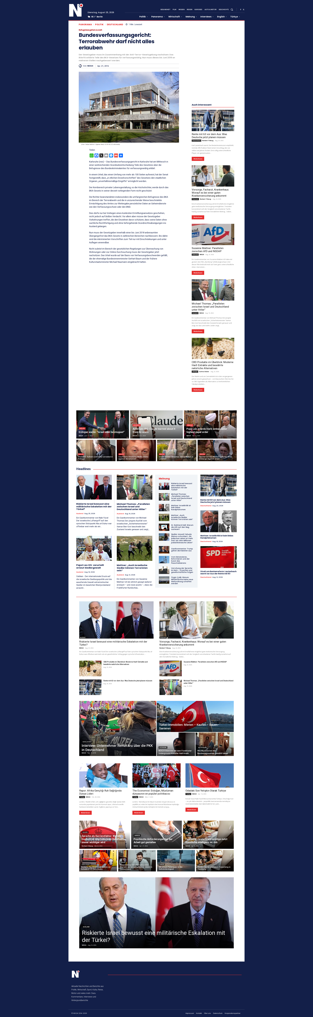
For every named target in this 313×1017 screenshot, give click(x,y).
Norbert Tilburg (207, 140)
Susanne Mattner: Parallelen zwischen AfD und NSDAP (208, 250)
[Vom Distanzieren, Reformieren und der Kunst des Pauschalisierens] (164, 559)
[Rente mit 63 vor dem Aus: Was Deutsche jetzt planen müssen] (213, 120)
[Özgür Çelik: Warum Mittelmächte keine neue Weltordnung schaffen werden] (164, 580)
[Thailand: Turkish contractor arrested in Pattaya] (96, 450)
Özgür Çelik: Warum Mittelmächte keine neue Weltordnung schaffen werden (182, 580)
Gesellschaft (87, 742)
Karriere (137, 835)
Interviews (163, 747)
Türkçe (82, 797)
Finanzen (195, 199)
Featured (195, 254)
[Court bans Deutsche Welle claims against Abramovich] (136, 450)
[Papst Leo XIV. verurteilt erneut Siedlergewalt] (94, 548)
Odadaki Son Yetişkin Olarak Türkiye (205, 790)
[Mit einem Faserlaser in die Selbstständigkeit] (176, 860)
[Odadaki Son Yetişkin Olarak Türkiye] (209, 775)
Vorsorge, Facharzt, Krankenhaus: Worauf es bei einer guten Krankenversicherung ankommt (210, 192)
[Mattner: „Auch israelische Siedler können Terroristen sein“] (134, 548)
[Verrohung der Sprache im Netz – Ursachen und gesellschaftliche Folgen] (164, 570)
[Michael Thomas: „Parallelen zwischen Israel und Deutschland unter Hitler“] (213, 290)
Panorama (85, 25)
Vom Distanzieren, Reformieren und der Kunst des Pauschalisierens (180, 560)
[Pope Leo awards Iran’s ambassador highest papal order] (210, 424)
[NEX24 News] (76, 10)
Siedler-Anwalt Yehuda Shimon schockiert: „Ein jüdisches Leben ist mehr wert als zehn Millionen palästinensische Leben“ (182, 538)
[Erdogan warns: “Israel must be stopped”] (102, 424)
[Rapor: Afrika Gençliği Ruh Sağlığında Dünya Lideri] (103, 775)
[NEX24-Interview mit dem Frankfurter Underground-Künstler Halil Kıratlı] (176, 744)
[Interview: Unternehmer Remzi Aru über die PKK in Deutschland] (117, 728)
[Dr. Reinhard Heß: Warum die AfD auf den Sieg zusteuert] (164, 527)
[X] (243, 9)
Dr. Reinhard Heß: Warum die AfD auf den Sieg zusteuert (182, 527)
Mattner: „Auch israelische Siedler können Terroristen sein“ (132, 568)
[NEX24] (81, 65)
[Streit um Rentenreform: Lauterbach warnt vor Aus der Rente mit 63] (218, 557)
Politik (99, 25)
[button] (232, 9)
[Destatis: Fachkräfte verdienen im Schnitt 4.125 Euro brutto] (98, 860)
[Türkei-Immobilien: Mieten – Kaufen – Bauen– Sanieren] (195, 716)
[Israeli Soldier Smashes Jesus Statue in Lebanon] (176, 450)
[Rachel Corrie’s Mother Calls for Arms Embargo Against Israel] (217, 450)
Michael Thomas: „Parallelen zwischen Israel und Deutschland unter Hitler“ (210, 306)
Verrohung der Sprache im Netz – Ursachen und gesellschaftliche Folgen (182, 570)
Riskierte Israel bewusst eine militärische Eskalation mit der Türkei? (94, 506)
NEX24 (90, 66)
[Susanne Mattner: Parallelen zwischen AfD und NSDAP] (213, 234)
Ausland (195, 313)
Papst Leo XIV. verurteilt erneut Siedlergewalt (90, 566)
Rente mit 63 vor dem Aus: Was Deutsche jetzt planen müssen (209, 136)
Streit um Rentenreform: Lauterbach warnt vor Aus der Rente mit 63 (218, 572)
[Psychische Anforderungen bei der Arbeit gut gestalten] (156, 835)
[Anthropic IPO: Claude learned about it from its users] (156, 424)
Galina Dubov (204, 371)
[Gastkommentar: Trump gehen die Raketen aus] (164, 549)
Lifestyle (194, 371)
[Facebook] (240, 9)
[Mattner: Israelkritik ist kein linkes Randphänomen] (164, 507)
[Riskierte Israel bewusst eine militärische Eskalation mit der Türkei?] (94, 487)
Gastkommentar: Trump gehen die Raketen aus (182, 549)
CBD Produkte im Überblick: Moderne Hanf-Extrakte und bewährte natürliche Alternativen (212, 365)
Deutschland (115, 25)
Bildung (85, 832)
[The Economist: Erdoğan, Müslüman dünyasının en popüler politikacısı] (156, 775)
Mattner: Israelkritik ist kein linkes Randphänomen (216, 536)
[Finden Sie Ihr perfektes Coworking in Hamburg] (215, 860)
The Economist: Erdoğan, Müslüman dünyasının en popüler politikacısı (152, 792)
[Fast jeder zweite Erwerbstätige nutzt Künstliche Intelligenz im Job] (208, 835)
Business (137, 425)
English (82, 428)
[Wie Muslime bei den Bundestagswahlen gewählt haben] (215, 744)
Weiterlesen (198, 159)
